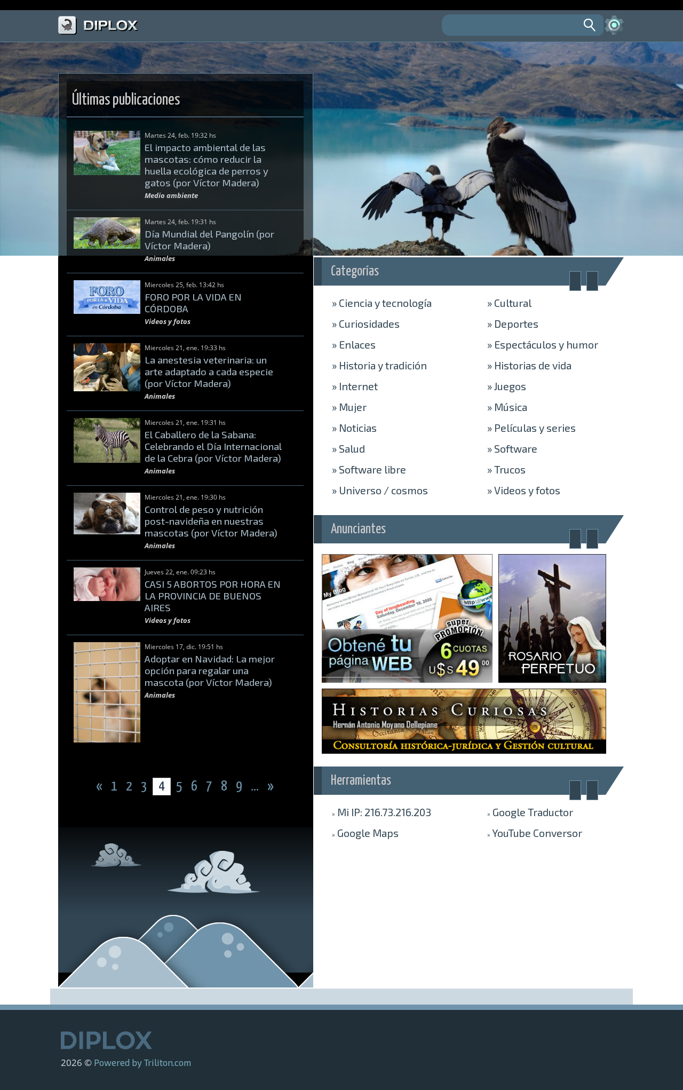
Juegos (506, 386)
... (256, 786)
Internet (355, 386)
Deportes (512, 323)
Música (507, 406)
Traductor (530, 811)
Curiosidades (366, 323)
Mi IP (381, 811)
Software (512, 448)
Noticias (354, 427)
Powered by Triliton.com (142, 1062)
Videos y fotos (523, 490)
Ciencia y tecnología (382, 302)
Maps (365, 832)
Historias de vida (529, 365)
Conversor (534, 832)
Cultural (509, 302)
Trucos (506, 469)
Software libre (369, 469)
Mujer (349, 406)
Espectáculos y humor (542, 344)
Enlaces (354, 344)
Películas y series (531, 427)
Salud (348, 448)
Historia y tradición (379, 365)
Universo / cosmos (380, 490)
